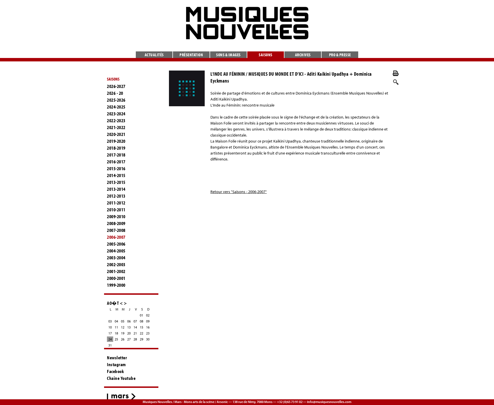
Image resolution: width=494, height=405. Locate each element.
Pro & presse (340, 54)
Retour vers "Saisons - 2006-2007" (238, 191)
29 (141, 339)
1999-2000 (116, 285)
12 (122, 327)
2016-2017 (116, 161)
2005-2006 (116, 243)
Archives (303, 54)
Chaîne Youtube (121, 378)
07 (135, 321)
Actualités (154, 54)
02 (148, 315)
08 (141, 321)
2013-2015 (116, 182)
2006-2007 (116, 237)
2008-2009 (116, 223)
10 (110, 327)
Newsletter (117, 357)
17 (110, 333)
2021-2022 (116, 127)
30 (148, 339)
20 (129, 333)
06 (129, 321)
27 (129, 339)
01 (141, 315)
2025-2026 (116, 100)
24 (110, 339)
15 (141, 327)
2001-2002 (116, 271)
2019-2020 (116, 141)
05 (122, 321)
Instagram (116, 364)
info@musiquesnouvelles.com (329, 402)
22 (141, 333)
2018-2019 (116, 148)
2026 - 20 (115, 93)
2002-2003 (116, 264)
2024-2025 (116, 106)
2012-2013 (116, 196)
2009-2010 (116, 216)
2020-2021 (116, 134)
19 (122, 333)
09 (148, 321)
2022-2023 (116, 120)
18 (116, 333)
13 (129, 327)
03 (110, 321)
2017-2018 (116, 154)
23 (148, 333)
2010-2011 (116, 209)
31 (110, 345)
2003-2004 (116, 257)
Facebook (115, 371)
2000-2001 (116, 278)
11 (116, 327)
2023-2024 (116, 113)
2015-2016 (116, 168)
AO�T (113, 303)
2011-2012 (116, 202)
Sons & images (228, 54)
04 (116, 321)
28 (135, 339)
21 (135, 333)
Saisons (265, 54)
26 (122, 339)
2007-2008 (116, 230)
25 (116, 339)
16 (148, 327)
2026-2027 (116, 86)
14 (135, 327)
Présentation (191, 54)
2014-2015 (116, 175)
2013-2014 (116, 189)
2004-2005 (116, 250)
